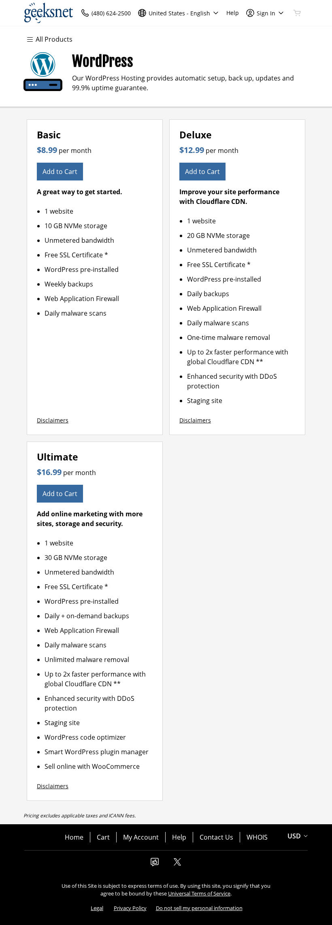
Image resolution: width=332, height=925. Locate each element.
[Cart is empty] (297, 13)
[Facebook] (155, 864)
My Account (141, 837)
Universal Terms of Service (199, 893)
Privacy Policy (130, 908)
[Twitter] (177, 864)
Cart (103, 837)
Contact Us (216, 837)
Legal (97, 908)
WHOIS (257, 837)
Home (74, 837)
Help (179, 837)
